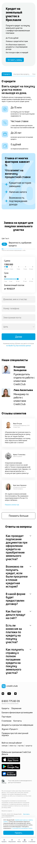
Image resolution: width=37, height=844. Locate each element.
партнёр (21, 746)
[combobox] (18, 299)
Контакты (17, 721)
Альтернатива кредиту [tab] (21, 74)
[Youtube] (9, 693)
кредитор (29, 746)
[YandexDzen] (15, 693)
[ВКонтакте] (3, 693)
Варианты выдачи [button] (7, 811)
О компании (6, 721)
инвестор (13, 746)
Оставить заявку (15, 60)
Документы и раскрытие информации (17, 725)
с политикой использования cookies (21, 828)
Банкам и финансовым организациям (17, 712)
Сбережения (16, 708)
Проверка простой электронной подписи (15, 734)
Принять (18, 833)
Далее (18, 336)
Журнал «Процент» (10, 729)
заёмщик (5, 746)
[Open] (33, 326)
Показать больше (18, 515)
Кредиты (5, 708)
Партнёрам (6, 716)
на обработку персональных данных (18, 346)
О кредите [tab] (6, 74)
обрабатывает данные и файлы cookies (18, 820)
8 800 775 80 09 (11, 701)
